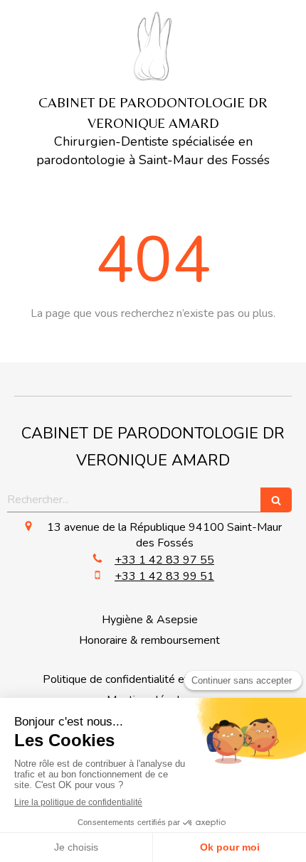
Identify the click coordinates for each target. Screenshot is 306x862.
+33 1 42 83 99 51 (164, 576)
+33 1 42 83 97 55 (164, 560)
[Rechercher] (276, 499)
